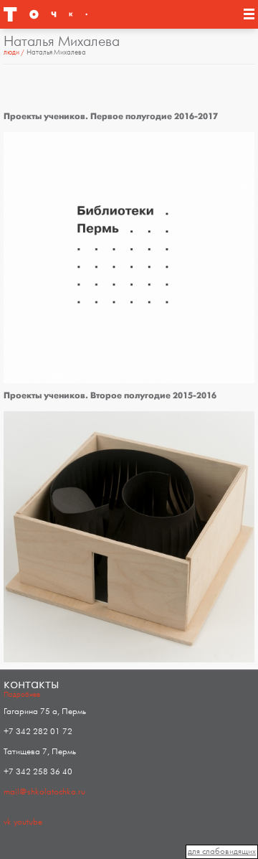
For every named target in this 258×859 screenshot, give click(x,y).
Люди (11, 52)
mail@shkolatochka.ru (44, 792)
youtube (28, 822)
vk (7, 822)
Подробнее (22, 694)
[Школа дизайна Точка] (43, 14)
